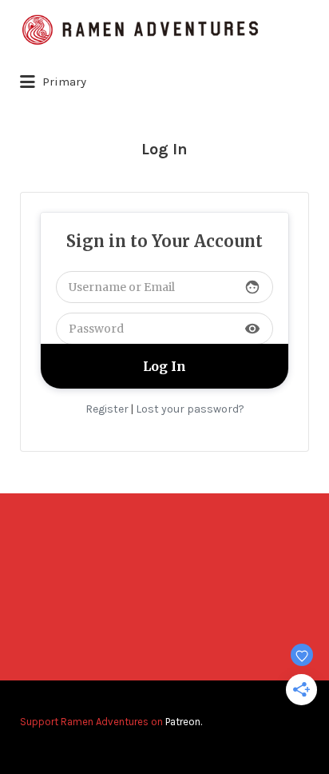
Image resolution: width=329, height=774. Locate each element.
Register (107, 409)
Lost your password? (190, 409)
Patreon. (183, 722)
